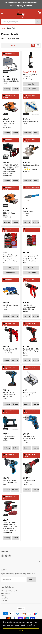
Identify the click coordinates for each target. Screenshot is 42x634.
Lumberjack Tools (7, 175)
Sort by (13, 45)
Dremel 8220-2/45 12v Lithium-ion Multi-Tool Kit (11, 80)
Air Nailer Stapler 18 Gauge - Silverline (9, 438)
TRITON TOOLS (7, 127)
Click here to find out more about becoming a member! (21, 2)
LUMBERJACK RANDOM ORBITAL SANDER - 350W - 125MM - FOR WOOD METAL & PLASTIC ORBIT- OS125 (10, 526)
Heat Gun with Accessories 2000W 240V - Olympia (29, 307)
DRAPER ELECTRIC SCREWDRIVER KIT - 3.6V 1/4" (29, 439)
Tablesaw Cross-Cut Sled (31, 121)
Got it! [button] (21, 630)
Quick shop (7, 88)
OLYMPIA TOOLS (7, 353)
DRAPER (5, 399)
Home (3, 28)
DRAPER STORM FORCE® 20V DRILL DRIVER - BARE (9, 395)
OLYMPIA (25, 311)
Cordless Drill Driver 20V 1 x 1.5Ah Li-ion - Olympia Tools (31, 351)
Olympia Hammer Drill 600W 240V (10, 350)
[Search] (38, 21)
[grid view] (33, 45)
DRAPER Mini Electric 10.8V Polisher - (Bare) (10, 481)
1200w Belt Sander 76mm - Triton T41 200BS (9, 123)
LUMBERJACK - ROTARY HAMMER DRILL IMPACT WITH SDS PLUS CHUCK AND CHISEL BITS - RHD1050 (11, 169)
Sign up (31, 579)
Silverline (25, 215)
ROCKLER (25, 123)
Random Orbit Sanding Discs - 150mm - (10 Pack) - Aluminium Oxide (31, 257)
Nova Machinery (27, 79)
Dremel (5, 83)
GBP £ (20, 608)
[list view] (37, 45)
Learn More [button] (31, 625)
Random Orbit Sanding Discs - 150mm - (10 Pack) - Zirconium (10, 257)
